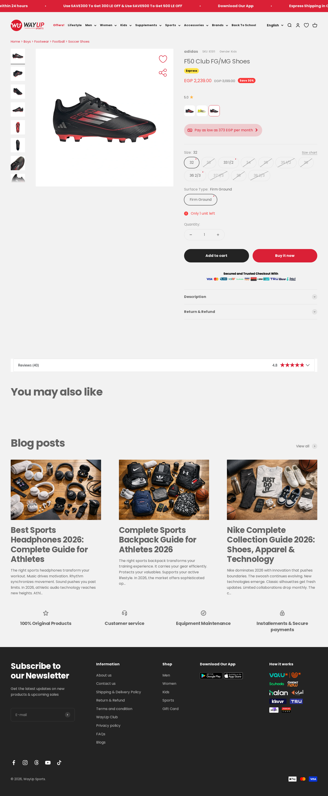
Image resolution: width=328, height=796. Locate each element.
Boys (27, 41)
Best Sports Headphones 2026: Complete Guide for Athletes (49, 544)
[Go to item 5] (18, 128)
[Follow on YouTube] (48, 763)
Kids (123, 25)
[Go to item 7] (18, 164)
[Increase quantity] (218, 234)
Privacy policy (108, 725)
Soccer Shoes (78, 41)
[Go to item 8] (18, 181)
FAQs (100, 734)
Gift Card (170, 708)
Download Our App (215, 5)
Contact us (106, 683)
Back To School (244, 25)
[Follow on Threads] (36, 763)
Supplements (146, 25)
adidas (191, 51)
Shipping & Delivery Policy (118, 692)
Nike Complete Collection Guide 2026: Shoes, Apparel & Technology (271, 544)
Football (58, 41)
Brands (218, 25)
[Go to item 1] (18, 56)
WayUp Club (107, 717)
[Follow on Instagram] (25, 763)
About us (104, 675)
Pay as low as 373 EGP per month (224, 130)
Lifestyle (75, 25)
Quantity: (192, 224)
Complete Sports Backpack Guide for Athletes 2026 (157, 539)
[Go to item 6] (18, 146)
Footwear (41, 41)
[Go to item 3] (18, 92)
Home (15, 41)
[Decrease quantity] (190, 234)
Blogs (101, 742)
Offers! (58, 25)
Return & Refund (110, 700)
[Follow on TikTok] (59, 763)
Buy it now (285, 255)
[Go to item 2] (18, 74)
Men (88, 25)
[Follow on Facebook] (14, 763)
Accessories (194, 25)
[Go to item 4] (18, 110)
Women (106, 25)
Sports (170, 25)
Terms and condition (114, 708)
